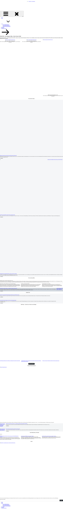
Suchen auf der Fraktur (2, 499)
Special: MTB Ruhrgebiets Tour (6, 505)
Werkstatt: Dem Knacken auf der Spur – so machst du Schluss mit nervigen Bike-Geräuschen (16, 423)
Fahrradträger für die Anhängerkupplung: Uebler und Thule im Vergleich (8, 273)
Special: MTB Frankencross (6, 25)
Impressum (2, 507)
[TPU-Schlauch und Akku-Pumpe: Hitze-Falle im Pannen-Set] (2, 431)
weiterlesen (1, 158)
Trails (2, 503)
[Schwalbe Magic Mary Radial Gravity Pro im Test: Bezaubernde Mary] (60, 302)
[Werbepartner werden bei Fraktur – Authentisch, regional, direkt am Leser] (59, 291)
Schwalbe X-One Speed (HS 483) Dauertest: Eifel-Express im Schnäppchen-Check (9, 294)
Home (2, 17)
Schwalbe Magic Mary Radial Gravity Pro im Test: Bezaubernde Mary (8, 300)
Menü (22, 16)
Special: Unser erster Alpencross (6, 26)
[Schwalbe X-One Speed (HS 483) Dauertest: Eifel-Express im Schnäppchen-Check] (60, 297)
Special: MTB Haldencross (6, 24)
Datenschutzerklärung (3, 28)
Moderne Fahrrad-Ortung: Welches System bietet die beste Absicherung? (8, 155)
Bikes (2, 18)
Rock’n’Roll (2, 506)
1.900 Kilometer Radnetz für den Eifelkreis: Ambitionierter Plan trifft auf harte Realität (10, 360)
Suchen (61, 500)
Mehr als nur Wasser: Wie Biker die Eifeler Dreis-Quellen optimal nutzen (50, 360)
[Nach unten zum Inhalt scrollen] (5, 34)
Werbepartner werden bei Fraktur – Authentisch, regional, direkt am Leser (8, 288)
